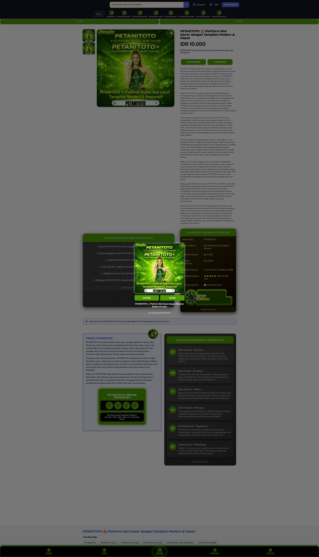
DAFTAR (147, 297)
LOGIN (172, 297)
